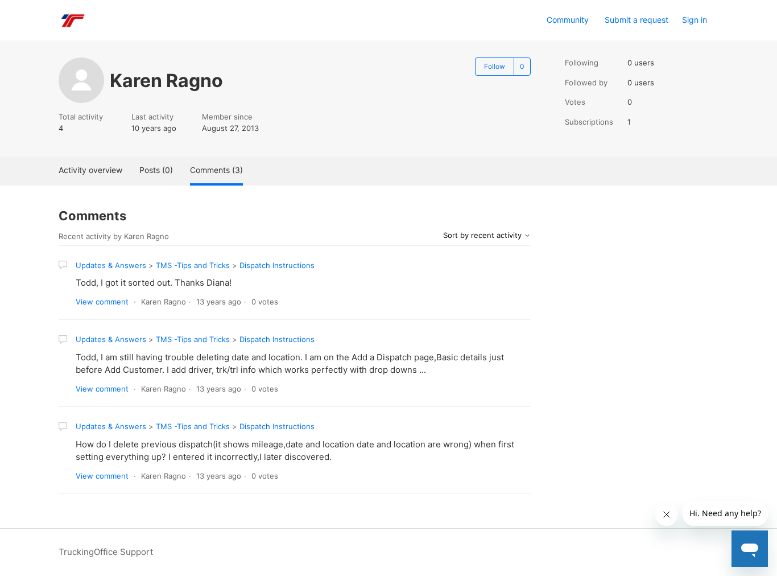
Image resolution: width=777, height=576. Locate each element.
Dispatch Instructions (277, 265)
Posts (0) (156, 170)
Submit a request (636, 19)
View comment (102, 301)
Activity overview (90, 170)
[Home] (72, 20)
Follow (494, 66)
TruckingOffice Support (106, 551)
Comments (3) (216, 170)
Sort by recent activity (483, 235)
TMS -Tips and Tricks (193, 265)
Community (568, 19)
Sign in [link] (694, 19)
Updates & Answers (111, 265)
